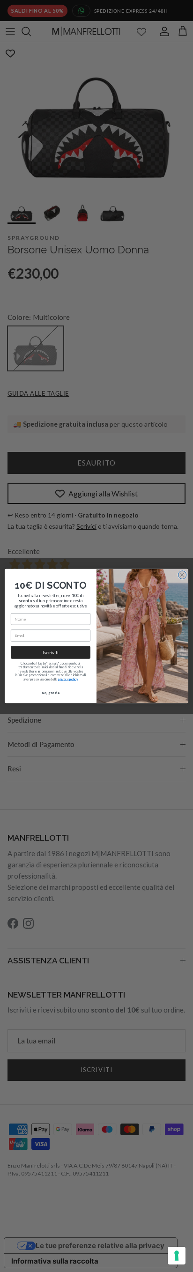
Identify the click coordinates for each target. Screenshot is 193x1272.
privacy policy (68, 679)
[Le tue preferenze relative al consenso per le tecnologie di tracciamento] (177, 1256)
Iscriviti (50, 652)
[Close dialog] (182, 575)
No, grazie (50, 692)
